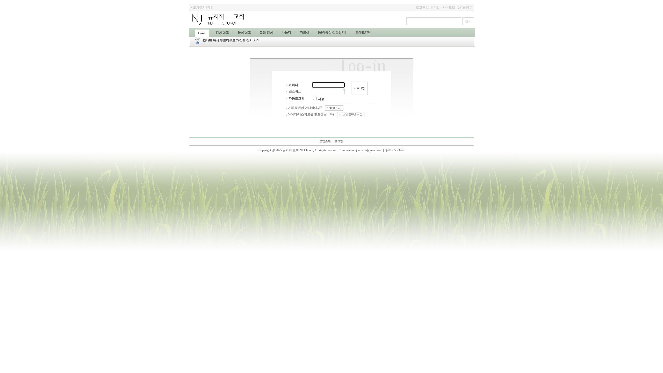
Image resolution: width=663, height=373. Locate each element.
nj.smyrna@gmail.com (368, 150)
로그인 (338, 141)
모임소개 (325, 141)
